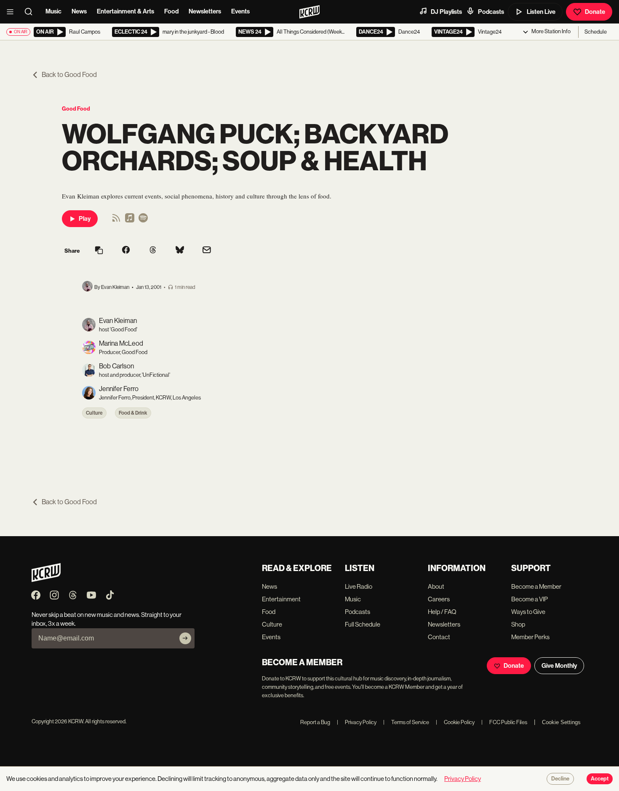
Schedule (595, 32)
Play (85, 218)
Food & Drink (133, 413)
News (79, 11)
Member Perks (530, 636)
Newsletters (205, 11)
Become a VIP (529, 599)
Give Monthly (559, 665)
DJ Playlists (446, 12)
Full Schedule (362, 624)
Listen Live (541, 12)
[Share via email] (207, 250)
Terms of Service (406, 722)
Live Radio (358, 586)
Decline (560, 778)
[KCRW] (46, 579)
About (436, 586)
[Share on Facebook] (126, 251)
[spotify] (143, 221)
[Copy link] (99, 251)
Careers (439, 599)
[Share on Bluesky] (180, 251)
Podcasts (491, 12)
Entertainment (281, 599)
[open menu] (12, 12)
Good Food (76, 109)
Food (171, 11)
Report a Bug (315, 722)
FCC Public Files (504, 722)
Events (240, 11)
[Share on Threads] (153, 251)
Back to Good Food (69, 75)
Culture (94, 413)
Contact (439, 636)
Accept (599, 778)
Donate (595, 12)
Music (53, 11)
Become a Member (536, 586)
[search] (31, 12)
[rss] (116, 221)
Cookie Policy (455, 722)
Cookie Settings (561, 722)
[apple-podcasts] (130, 221)
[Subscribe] (185, 638)
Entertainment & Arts (125, 11)
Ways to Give (528, 611)
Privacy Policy (356, 722)
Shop (518, 624)
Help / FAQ (442, 611)
